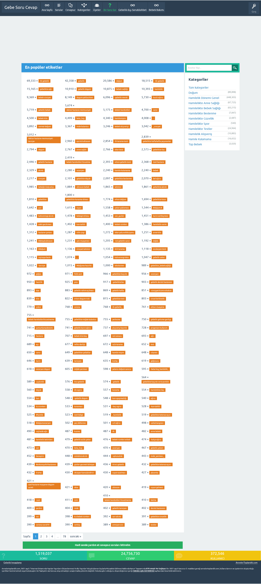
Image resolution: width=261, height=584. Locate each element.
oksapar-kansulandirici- (84, 473)
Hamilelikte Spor (199, 123)
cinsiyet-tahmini (83, 249)
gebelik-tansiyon (119, 508)
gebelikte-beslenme (123, 179)
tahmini (118, 187)
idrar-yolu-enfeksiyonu (124, 232)
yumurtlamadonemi (44, 328)
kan (37, 398)
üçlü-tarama (117, 344)
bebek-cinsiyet (44, 97)
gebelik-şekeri (157, 448)
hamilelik (159, 89)
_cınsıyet (157, 126)
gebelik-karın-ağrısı (82, 328)
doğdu (155, 241)
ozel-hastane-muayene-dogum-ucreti (41, 486)
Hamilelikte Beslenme (202, 113)
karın (38, 361)
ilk (113, 431)
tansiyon (77, 361)
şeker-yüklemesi (122, 208)
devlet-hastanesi (158, 508)
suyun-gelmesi (157, 487)
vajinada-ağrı (41, 431)
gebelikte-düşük (84, 179)
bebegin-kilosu (83, 216)
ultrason (115, 487)
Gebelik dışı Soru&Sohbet (132, 10)
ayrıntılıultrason (83, 141)
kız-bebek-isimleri (81, 517)
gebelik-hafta (118, 290)
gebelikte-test (118, 299)
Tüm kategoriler (199, 87)
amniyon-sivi (117, 525)
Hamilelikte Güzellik (201, 118)
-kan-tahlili (155, 406)
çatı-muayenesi (83, 241)
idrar (76, 487)
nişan (79, 208)
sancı (38, 353)
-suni (38, 500)
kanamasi (78, 406)
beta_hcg (80, 118)
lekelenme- (119, 266)
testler (153, 525)
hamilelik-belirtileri (44, 439)
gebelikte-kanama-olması (77, 199)
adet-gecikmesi (44, 224)
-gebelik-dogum (81, 398)
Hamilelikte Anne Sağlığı (204, 103)
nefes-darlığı (79, 344)
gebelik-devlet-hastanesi (161, 282)
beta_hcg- (78, 448)
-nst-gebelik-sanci (122, 241)
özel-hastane (158, 162)
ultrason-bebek (83, 187)
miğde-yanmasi (80, 369)
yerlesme (116, 319)
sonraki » (75, 536)
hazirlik (39, 282)
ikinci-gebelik (118, 464)
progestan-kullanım (159, 328)
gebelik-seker (159, 257)
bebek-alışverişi (122, 126)
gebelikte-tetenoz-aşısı (161, 415)
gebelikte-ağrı (46, 89)
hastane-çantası (45, 232)
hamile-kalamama (122, 170)
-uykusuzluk (117, 456)
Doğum (193, 92)
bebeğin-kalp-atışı (46, 187)
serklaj (77, 525)
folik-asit (78, 274)
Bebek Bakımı (156, 10)
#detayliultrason (45, 241)
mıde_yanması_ (157, 456)
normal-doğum (44, 126)
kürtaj (115, 361)
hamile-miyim (118, 353)
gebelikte (42, 199)
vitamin (154, 353)
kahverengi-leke (122, 257)
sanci (155, 110)
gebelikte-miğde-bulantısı (85, 319)
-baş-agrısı (116, 406)
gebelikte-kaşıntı (119, 274)
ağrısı (153, 398)
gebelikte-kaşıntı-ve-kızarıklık (156, 382)
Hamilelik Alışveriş (200, 134)
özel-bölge (78, 415)
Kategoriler (84, 10)
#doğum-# (157, 208)
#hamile (39, 415)
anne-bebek (156, 431)
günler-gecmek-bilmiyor (84, 464)
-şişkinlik (40, 382)
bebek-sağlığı (122, 89)
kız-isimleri (40, 406)
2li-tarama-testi (121, 141)
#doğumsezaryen (43, 423)
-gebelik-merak (121, 97)
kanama (115, 390)
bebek (155, 170)
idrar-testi (119, 150)
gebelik (81, 81)
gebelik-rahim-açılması (84, 290)
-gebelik (115, 382)
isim (76, 500)
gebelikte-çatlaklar (82, 353)
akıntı (40, 170)
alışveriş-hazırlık (119, 328)
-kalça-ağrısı (156, 439)
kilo (37, 299)
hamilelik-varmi (160, 224)
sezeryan (116, 448)
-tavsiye (41, 266)
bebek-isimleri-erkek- (121, 439)
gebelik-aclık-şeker (82, 439)
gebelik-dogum (84, 89)
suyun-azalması (119, 473)
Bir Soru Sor (110, 10)
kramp (39, 473)
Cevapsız (70, 10)
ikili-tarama (120, 249)
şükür (38, 307)
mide (76, 508)
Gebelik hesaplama (12, 563)
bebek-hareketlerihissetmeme (41, 319)
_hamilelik (116, 415)
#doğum (41, 249)
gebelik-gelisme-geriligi (161, 319)
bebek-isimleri (121, 224)
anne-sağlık (81, 150)
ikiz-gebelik (79, 382)
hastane (39, 336)
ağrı (152, 336)
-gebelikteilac (118, 282)
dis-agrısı (78, 390)
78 (64, 536)
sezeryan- (155, 274)
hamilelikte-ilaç (157, 390)
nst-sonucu (117, 336)
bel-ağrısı (157, 179)
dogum (41, 150)
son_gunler (119, 216)
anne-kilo (157, 232)
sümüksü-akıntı (80, 456)
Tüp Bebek (195, 144)
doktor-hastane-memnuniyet (78, 110)
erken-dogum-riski (82, 299)
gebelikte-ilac (159, 150)
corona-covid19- (43, 525)
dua (37, 290)
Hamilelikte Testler (200, 128)
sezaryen (80, 170)
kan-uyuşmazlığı (119, 398)
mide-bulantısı (83, 126)
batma (153, 500)
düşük (38, 390)
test (152, 344)
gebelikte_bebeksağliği (161, 266)
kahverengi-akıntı (46, 216)
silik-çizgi (81, 232)
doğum (119, 81)
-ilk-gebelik (159, 81)
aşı (37, 344)
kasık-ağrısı (158, 97)
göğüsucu (155, 361)
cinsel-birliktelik (158, 299)
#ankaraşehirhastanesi (46, 464)
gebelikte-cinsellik (159, 517)
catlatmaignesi (157, 423)
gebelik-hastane (45, 162)
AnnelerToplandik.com (246, 562)
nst (37, 517)
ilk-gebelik (44, 81)
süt (37, 448)
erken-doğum (120, 199)
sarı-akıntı (116, 517)
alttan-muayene (157, 307)
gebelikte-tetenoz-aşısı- (161, 464)
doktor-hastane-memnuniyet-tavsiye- (40, 139)
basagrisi (40, 456)
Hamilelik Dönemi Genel (204, 97)
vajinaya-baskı (44, 257)
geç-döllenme (80, 423)
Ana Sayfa (47, 10)
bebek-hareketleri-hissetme (78, 162)
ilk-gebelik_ (117, 307)
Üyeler (97, 10)
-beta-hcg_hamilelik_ (159, 369)
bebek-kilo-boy (80, 336)
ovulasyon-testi (159, 249)
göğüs (38, 274)
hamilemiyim (120, 118)
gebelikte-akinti (160, 187)
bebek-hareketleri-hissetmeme (118, 500)
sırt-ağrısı (116, 423)
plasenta (154, 473)
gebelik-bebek (44, 110)
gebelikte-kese (159, 199)
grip (76, 282)
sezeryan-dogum (43, 369)
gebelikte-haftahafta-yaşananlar (157, 141)
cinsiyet (41, 179)
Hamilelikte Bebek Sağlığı (205, 108)
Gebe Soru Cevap (20, 7)
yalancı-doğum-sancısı (121, 369)
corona (77, 307)
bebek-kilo (42, 118)
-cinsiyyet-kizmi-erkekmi (161, 290)
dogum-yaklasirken (85, 97)
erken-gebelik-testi (123, 162)
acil (39, 208)
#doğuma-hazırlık (84, 266)
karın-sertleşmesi (160, 216)
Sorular (59, 10)
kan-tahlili (81, 224)
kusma (77, 431)
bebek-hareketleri (122, 110)
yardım (39, 508)
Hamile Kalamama (200, 139)
